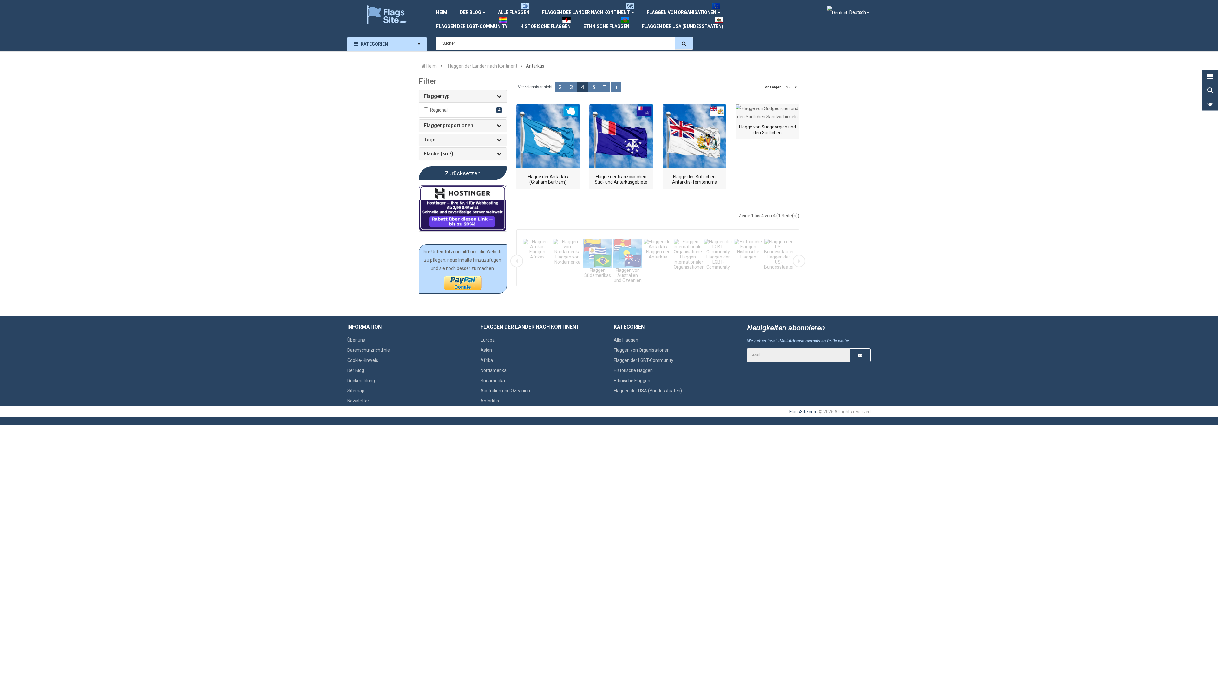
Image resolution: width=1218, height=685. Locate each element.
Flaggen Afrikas (537, 254)
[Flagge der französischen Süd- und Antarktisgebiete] (621, 136)
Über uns (356, 339)
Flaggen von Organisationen (642, 350)
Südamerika (493, 380)
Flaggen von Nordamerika (567, 259)
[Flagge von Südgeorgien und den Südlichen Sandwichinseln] (767, 112)
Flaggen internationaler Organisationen (689, 262)
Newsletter (358, 400)
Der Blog (355, 370)
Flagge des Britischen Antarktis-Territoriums (694, 179)
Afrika (487, 360)
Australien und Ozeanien (505, 390)
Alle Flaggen (626, 339)
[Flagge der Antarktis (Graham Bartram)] (548, 136)
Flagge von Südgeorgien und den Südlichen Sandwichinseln (767, 132)
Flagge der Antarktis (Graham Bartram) (548, 179)
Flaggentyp (437, 96)
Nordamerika (494, 370)
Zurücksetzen (463, 173)
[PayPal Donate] (463, 282)
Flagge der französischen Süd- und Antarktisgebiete (621, 179)
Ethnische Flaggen (632, 380)
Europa (488, 339)
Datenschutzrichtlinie (368, 350)
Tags (429, 140)
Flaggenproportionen (448, 125)
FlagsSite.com (803, 411)
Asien (486, 350)
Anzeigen (773, 87)
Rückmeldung (361, 380)
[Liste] (604, 87)
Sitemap (355, 390)
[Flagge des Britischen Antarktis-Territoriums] (694, 136)
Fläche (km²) (438, 154)
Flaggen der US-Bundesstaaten (779, 262)
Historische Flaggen (748, 254)
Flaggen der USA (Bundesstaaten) (648, 390)
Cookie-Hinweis (362, 360)
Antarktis (490, 400)
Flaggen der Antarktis (658, 254)
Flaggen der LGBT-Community (718, 262)
